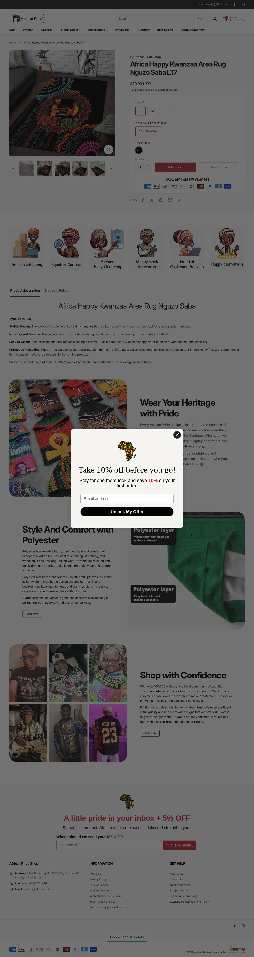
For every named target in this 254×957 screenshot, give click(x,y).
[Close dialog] (177, 435)
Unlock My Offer (127, 511)
